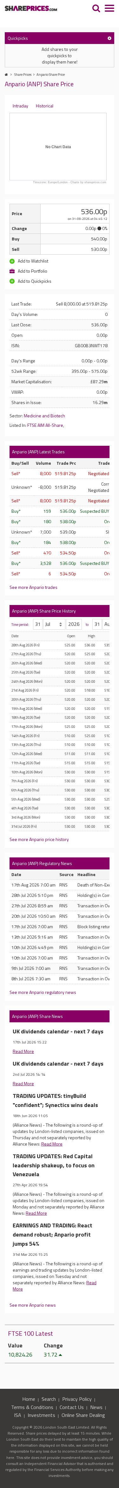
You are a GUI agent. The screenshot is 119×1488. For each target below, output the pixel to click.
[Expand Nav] (109, 9)
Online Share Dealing (83, 1415)
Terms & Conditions (32, 1407)
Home (28, 1399)
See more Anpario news (33, 1305)
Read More (23, 1051)
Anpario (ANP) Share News (37, 1016)
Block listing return (95, 926)
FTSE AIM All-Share (45, 425)
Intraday (20, 105)
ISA (17, 1415)
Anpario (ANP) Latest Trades (38, 451)
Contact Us (72, 1407)
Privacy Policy (77, 1399)
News (96, 1407)
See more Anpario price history (39, 839)
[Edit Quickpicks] (109, 38)
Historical (44, 105)
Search (49, 1399)
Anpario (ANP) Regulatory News (42, 863)
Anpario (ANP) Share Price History (44, 611)
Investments (41, 1415)
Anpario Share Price (50, 74)
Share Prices (22, 74)
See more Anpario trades (33, 587)
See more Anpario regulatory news (43, 992)
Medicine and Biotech (44, 415)
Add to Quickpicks (34, 281)
